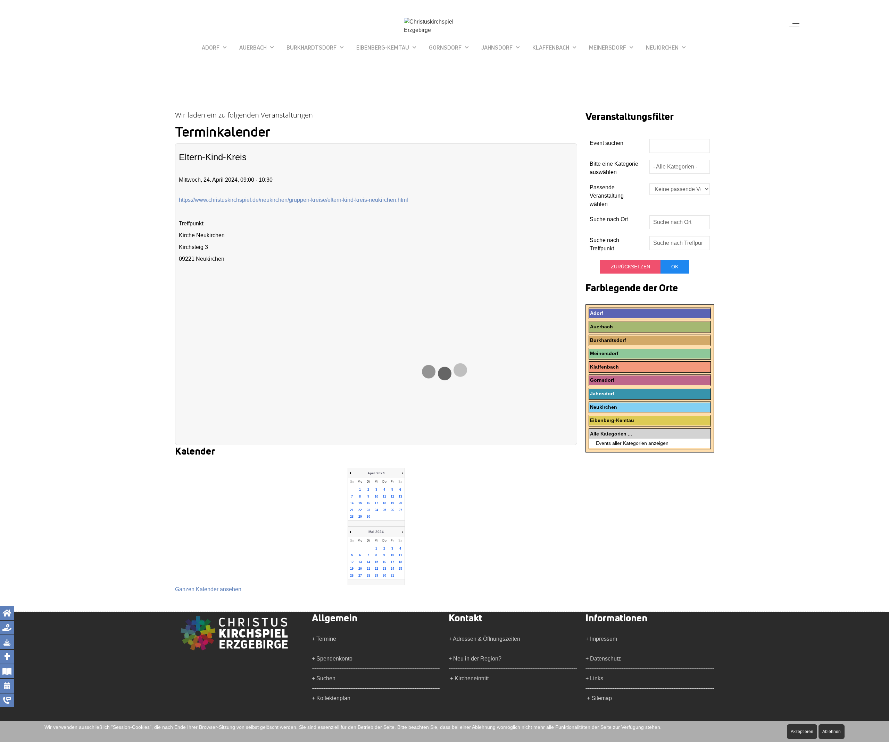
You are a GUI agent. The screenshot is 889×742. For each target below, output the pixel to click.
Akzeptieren (802, 731)
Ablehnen (831, 731)
